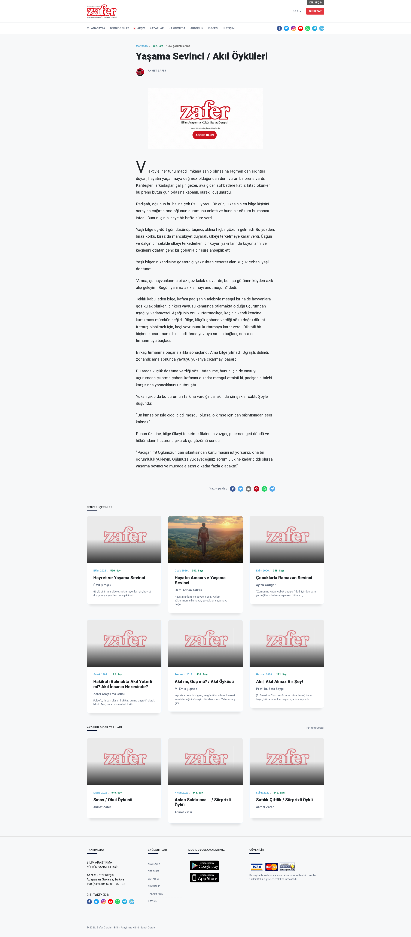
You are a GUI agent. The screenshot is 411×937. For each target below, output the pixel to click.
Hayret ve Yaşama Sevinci (119, 577)
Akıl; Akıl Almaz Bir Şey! (279, 681)
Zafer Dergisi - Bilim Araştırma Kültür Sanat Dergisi (126, 927)
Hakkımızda (177, 28)
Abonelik (196, 28)
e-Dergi (213, 28)
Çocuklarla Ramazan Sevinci (284, 577)
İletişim (229, 28)
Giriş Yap (315, 11)
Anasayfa (97, 28)
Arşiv (141, 28)
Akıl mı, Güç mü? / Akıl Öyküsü (204, 681)
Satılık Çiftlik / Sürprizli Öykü (284, 799)
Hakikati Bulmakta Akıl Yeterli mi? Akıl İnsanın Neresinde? (122, 684)
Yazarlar (157, 28)
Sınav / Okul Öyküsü (112, 799)
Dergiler (153, 871)
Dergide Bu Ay (119, 28)
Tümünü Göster (315, 727)
